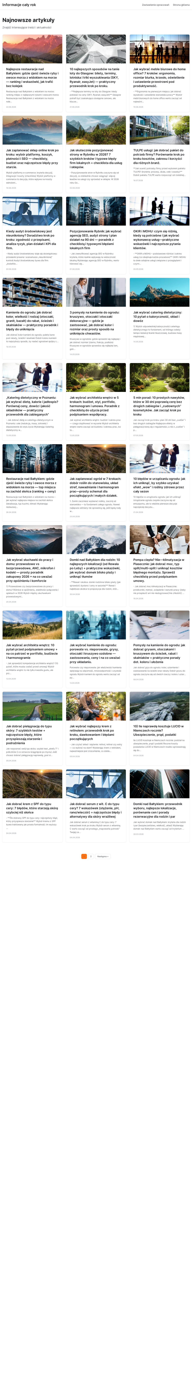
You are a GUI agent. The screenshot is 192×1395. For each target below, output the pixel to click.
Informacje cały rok (19, 5)
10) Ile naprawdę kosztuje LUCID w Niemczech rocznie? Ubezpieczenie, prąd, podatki (158, 730)
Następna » (102, 856)
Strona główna (181, 4)
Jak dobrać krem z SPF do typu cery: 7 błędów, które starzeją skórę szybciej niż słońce (32, 808)
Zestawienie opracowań (155, 4)
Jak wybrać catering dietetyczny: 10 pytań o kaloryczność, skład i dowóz (157, 317)
